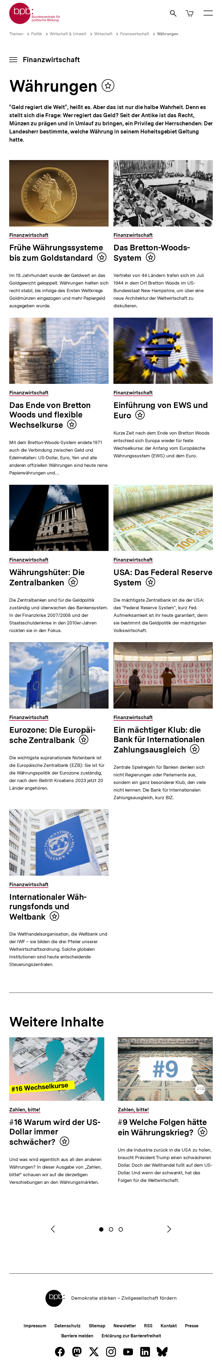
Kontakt (169, 1325)
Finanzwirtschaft (134, 34)
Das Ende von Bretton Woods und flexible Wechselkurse (50, 415)
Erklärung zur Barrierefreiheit (131, 1335)
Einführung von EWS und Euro (160, 410)
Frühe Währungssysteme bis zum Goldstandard (56, 253)
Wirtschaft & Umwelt (68, 34)
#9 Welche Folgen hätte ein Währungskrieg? (162, 1127)
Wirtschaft (103, 34)
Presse (191, 1325)
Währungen (167, 34)
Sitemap (97, 1325)
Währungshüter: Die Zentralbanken (47, 577)
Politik (36, 34)
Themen (16, 34)
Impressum (35, 1325)
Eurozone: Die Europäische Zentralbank (52, 735)
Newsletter (124, 1325)
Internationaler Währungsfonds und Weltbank (48, 907)
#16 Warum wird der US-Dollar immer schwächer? (54, 1132)
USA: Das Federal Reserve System (162, 577)
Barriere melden (77, 1335)
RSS (148, 1325)
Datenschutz (67, 1325)
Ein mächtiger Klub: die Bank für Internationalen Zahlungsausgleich (158, 739)
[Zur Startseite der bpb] (35, 22)
